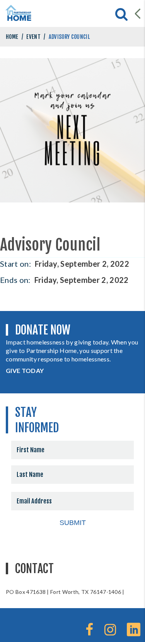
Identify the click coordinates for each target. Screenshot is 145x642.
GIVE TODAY (25, 370)
